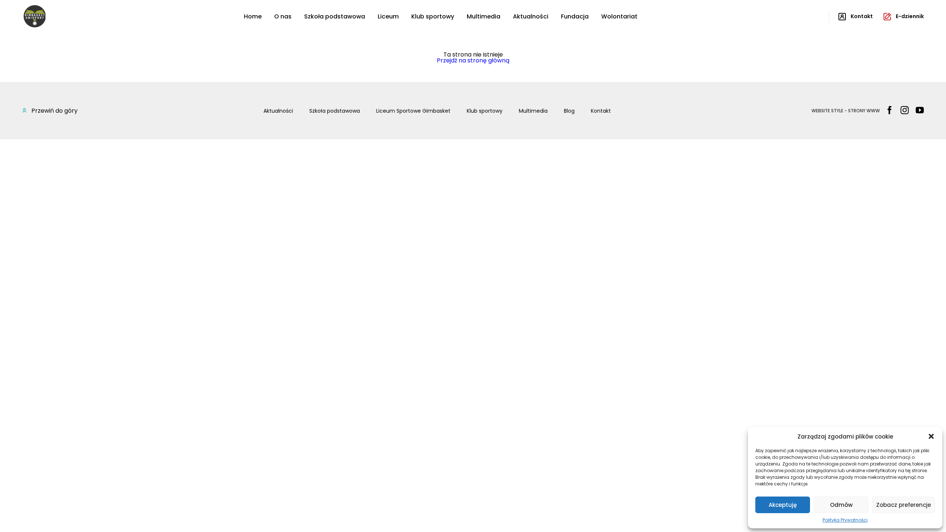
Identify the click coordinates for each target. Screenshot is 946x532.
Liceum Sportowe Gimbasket (413, 111)
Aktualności (530, 16)
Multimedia (483, 16)
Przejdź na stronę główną (473, 60)
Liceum (388, 16)
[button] (931, 436)
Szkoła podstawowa (334, 16)
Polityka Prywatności (845, 520)
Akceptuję (783, 505)
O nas (283, 16)
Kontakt (601, 111)
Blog (569, 111)
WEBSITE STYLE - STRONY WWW (845, 111)
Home (253, 16)
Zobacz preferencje (903, 505)
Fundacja (575, 16)
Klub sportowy (432, 16)
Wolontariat (619, 16)
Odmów (841, 505)
